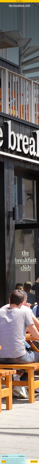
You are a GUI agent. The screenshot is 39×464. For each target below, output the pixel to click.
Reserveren (35, 461)
